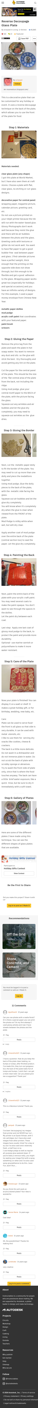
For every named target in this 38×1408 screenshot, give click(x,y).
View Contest (19, 873)
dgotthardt (12, 1012)
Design (5, 1327)
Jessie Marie (13, 1212)
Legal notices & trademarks (15, 1403)
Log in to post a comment (19, 1283)
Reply (19, 1039)
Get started (7, 1358)
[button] (2, 3)
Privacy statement (11, 1396)
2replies (7, 1092)
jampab (11, 1125)
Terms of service (28, 1392)
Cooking (6, 1333)
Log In (19, 996)
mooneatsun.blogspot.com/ (17, 89)
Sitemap (6, 1364)
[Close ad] (35, 9)
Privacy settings (27, 1396)
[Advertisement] (19, 11)
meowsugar (13, 1184)
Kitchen (24, 30)
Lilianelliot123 (13, 1053)
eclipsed (7, 30)
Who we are (7, 1368)
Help (4, 1361)
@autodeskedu (12, 1383)
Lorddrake (12, 1262)
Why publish (8, 1354)
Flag (7, 1035)
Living (15, 30)
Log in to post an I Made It (19, 905)
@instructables (12, 1379)
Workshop (6, 1323)
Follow (17, 84)
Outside (6, 1340)
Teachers (6, 1344)
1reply (7, 1044)
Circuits (6, 1320)
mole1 (10, 1236)
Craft (4, 1330)
